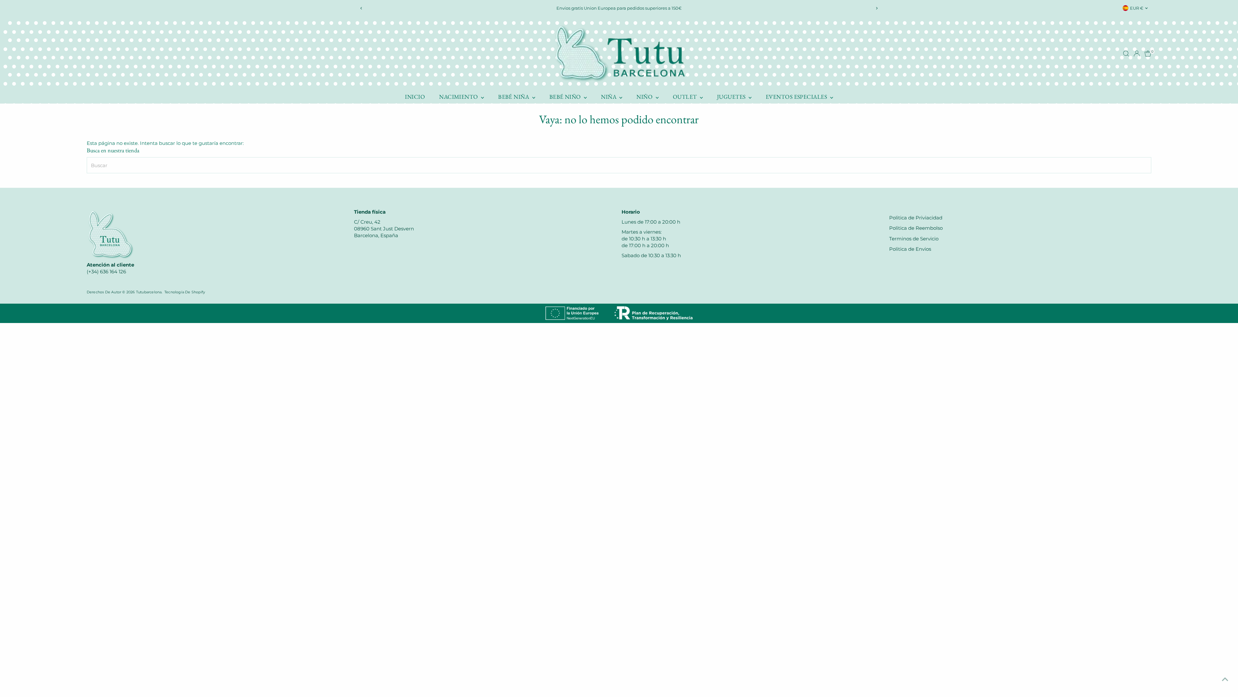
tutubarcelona (149, 292)
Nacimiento (459, 96)
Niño (645, 96)
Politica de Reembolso (916, 228)
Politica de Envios (910, 249)
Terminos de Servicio (913, 239)
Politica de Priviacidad (915, 218)
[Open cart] (1148, 53)
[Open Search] (1126, 53)
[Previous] (361, 8)
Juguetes (732, 96)
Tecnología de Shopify (184, 292)
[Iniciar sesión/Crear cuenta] (1137, 53)
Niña (609, 96)
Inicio (415, 96)
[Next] (877, 8)
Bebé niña (514, 96)
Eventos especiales (797, 96)
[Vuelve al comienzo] (1225, 679)
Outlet (685, 96)
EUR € (1136, 8)
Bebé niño (566, 96)
